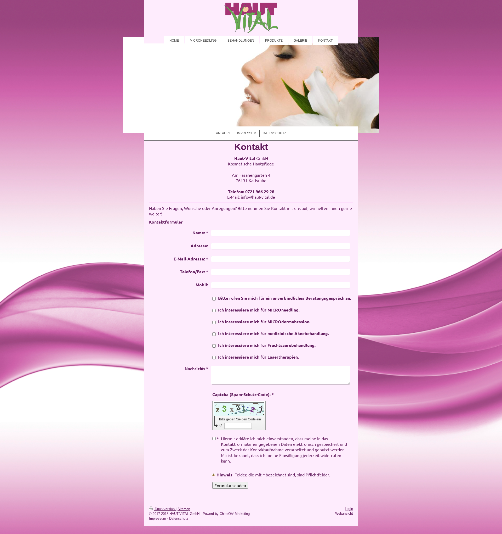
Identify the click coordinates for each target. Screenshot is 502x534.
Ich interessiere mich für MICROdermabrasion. (264, 321)
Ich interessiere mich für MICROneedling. (259, 310)
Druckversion (165, 509)
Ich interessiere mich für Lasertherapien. (258, 357)
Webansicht (344, 513)
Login (349, 509)
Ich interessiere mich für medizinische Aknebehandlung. (273, 333)
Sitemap (184, 509)
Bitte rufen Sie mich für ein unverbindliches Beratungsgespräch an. (284, 298)
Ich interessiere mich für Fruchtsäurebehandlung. (267, 345)
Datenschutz (178, 518)
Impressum (157, 518)
